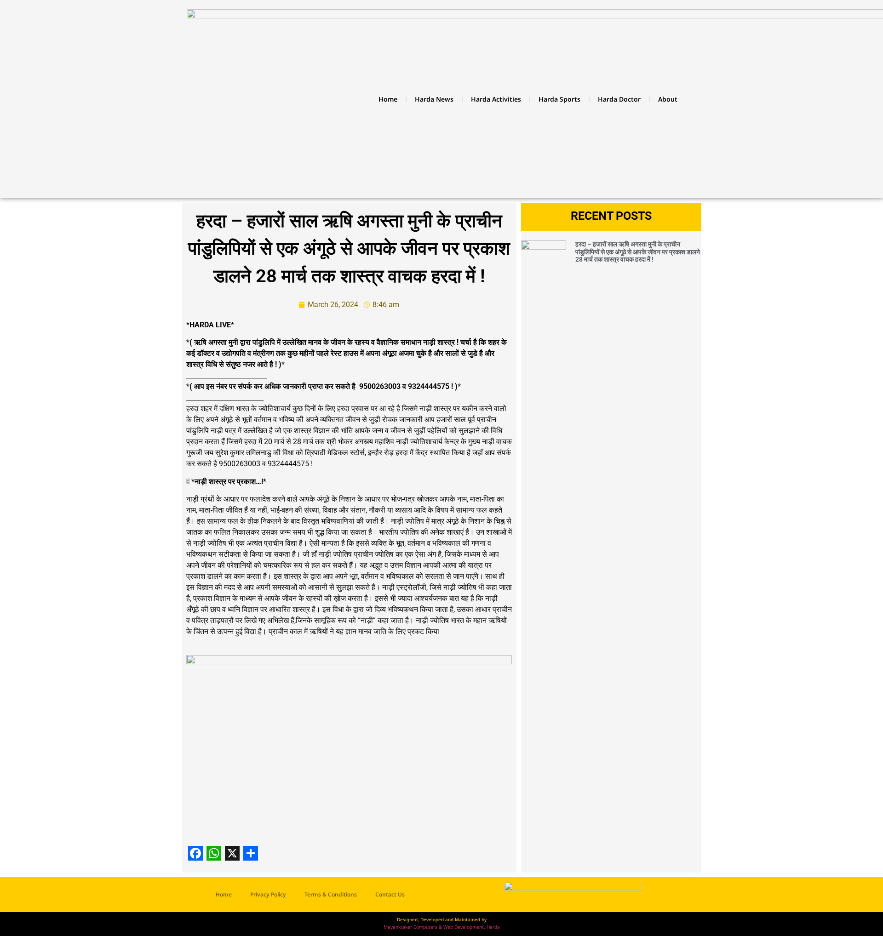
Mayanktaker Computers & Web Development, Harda (442, 927)
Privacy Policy (268, 894)
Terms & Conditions (330, 894)
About (667, 99)
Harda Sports (559, 99)
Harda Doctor (619, 99)
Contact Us (390, 894)
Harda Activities (496, 99)
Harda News (434, 99)
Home (387, 99)
